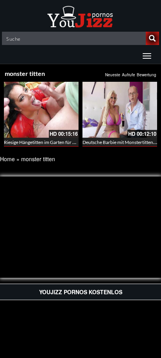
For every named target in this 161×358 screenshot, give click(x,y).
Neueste (112, 74)
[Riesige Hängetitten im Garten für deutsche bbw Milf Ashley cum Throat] (41, 110)
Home (7, 159)
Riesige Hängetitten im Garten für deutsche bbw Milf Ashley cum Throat (76, 142)
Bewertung (146, 74)
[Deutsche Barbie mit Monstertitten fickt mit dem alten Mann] (119, 110)
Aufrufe (128, 74)
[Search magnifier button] (152, 38)
